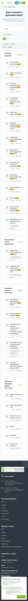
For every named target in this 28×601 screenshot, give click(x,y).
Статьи (3, 538)
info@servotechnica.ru (8, 567)
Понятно (21, 597)
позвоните (8, 589)
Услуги (3, 516)
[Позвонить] (20, 2)
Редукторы (4, 544)
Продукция (4, 511)
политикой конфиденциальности (9, 584)
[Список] (7, 39)
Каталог (3, 508)
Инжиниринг (5, 513)
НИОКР (3, 532)
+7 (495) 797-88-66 (6, 562)
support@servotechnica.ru (9, 573)
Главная (4, 7)
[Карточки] (4, 39)
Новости (3, 535)
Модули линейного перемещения (11, 547)
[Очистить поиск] (23, 29)
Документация (5, 541)
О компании (5, 519)
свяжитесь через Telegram (19, 589)
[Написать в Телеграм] (16, 2)
